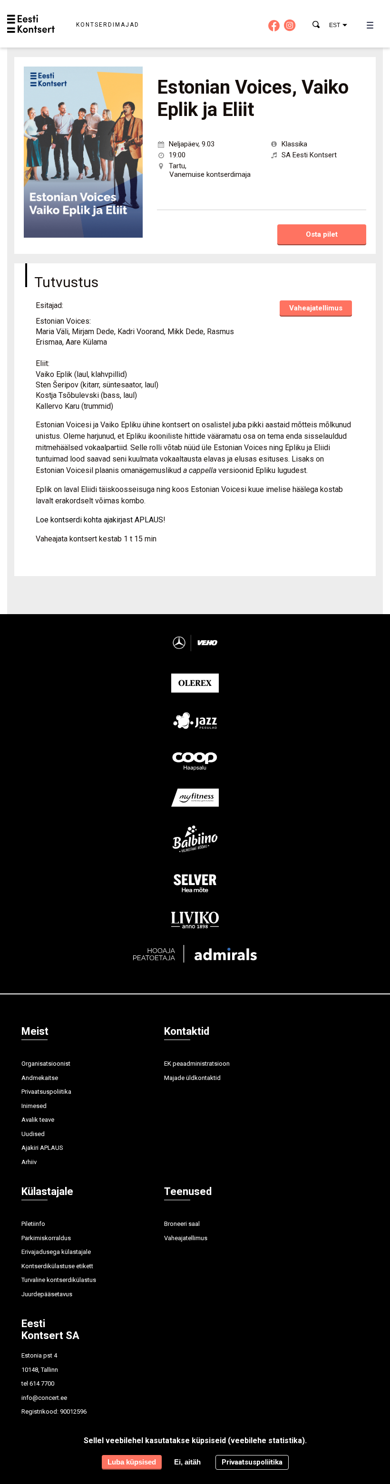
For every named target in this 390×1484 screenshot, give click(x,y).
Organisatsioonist (45, 1063)
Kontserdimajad (107, 24)
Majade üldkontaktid (192, 1077)
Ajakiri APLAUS (42, 1147)
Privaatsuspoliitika (46, 1091)
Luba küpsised (131, 1462)
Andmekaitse (39, 1077)
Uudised (33, 1133)
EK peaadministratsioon (197, 1063)
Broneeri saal (182, 1223)
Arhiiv (29, 1162)
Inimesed (34, 1105)
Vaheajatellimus (315, 308)
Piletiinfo (33, 1223)
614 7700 (41, 1383)
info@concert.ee (44, 1397)
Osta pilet (322, 234)
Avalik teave (37, 1119)
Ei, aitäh (187, 1462)
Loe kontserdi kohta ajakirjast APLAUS (99, 519)
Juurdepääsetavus (46, 1294)
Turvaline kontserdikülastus (58, 1279)
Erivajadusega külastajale (56, 1251)
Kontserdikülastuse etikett (57, 1266)
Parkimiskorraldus (46, 1238)
